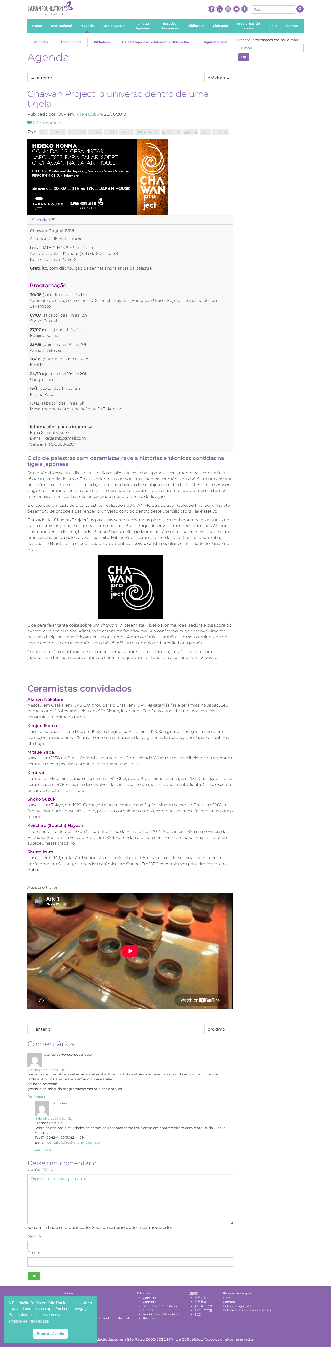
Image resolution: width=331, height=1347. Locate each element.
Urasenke (221, 132)
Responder (36, 1096)
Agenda (48, 57)
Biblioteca (102, 42)
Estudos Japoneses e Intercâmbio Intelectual (156, 42)
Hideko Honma (147, 132)
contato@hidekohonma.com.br (73, 1142)
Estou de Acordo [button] (50, 1334)
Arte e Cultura (70, 42)
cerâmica (57, 132)
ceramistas (77, 132)
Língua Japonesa (214, 42)
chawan (95, 132)
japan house (172, 132)
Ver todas (41, 42)
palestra (191, 132)
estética (126, 132)
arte (43, 132)
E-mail (34, 1252)
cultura (111, 132)
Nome (34, 1236)
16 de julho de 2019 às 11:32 (53, 1118)
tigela (205, 132)
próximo (218, 77)
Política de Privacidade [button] (29, 1321)
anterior (41, 77)
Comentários (47, 122)
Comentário (40, 1169)
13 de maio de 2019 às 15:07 (46, 1070)
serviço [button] (43, 220)
